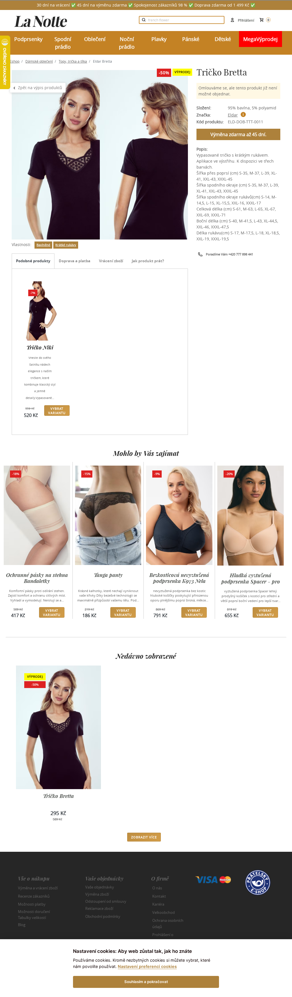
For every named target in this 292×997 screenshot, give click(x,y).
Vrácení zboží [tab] (111, 260)
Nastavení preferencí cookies (147, 966)
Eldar (233, 115)
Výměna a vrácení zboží (38, 887)
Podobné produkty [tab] (33, 260)
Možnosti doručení (34, 911)
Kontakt (159, 896)
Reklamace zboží (99, 908)
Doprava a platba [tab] (74, 260)
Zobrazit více (144, 837)
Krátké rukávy (65, 245)
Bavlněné (43, 245)
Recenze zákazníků (34, 896)
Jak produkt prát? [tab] (148, 260)
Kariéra (158, 904)
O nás (157, 887)
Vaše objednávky (99, 887)
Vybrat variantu (57, 410)
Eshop (14, 61)
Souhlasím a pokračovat (146, 981)
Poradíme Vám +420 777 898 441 (229, 254)
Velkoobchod (163, 912)
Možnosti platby (32, 904)
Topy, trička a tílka (73, 61)
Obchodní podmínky (102, 916)
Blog (21, 924)
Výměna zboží (97, 894)
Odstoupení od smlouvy (105, 901)
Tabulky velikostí (32, 917)
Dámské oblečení (39, 61)
